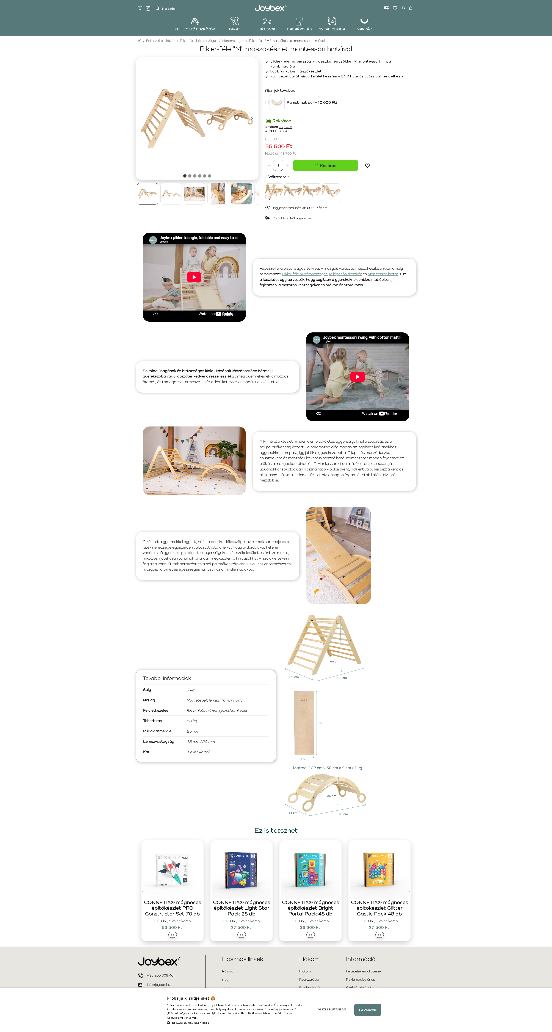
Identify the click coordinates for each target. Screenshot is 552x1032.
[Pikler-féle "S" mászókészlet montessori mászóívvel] (312, 192)
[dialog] (276, 1010)
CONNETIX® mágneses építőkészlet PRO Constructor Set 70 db (172, 908)
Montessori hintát (383, 274)
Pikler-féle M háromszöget (304, 274)
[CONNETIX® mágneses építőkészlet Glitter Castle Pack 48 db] (379, 869)
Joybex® (285, 127)
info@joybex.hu (158, 985)
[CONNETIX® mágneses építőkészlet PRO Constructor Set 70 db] (172, 869)
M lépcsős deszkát (345, 274)
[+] (287, 165)
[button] (142, 118)
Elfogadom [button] (368, 1010)
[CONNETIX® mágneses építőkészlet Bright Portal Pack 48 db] (310, 869)
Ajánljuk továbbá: (280, 90)
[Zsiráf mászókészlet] (274, 192)
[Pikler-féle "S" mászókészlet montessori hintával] (293, 192)
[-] (269, 165)
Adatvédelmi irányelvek (182, 1017)
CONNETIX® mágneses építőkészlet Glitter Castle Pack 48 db (379, 908)
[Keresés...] (157, 8)
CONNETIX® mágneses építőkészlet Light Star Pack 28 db (241, 908)
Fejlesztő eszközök (160, 41)
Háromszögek (233, 41)
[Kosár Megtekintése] (410, 8)
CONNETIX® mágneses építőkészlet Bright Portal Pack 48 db (310, 908)
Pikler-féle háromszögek (199, 41)
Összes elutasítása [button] (332, 1009)
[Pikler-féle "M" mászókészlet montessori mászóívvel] (331, 192)
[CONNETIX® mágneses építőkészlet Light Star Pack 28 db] (241, 869)
